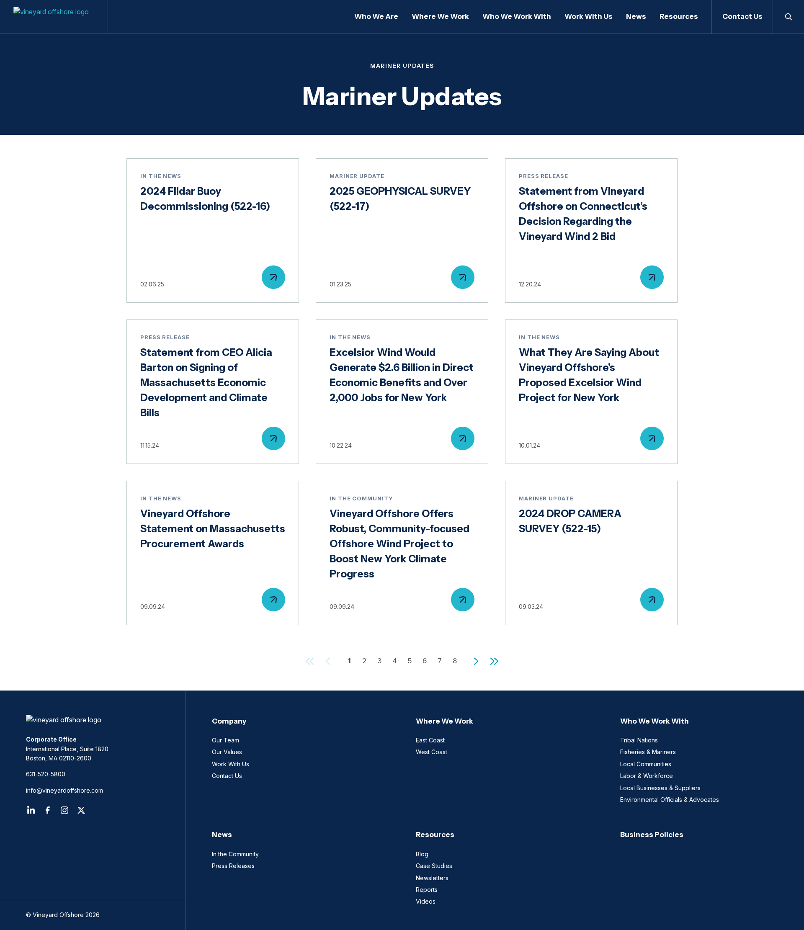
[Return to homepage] (93, 719)
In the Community (235, 854)
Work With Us (230, 764)
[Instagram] (64, 810)
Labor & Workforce (646, 775)
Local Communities (645, 764)
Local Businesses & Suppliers (660, 787)
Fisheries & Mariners (648, 751)
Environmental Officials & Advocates (669, 799)
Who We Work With (654, 721)
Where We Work (444, 721)
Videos (426, 901)
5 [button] (409, 661)
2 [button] (364, 661)
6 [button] (425, 661)
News (222, 834)
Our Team (225, 740)
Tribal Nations (639, 740)
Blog (422, 854)
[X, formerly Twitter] (81, 810)
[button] (476, 661)
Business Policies (651, 834)
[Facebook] (48, 810)
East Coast (430, 740)
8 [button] (455, 661)
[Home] (54, 16)
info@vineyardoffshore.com (64, 790)
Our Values (227, 751)
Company (229, 721)
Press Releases (233, 865)
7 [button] (440, 661)
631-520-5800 (45, 774)
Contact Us (742, 16)
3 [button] (379, 661)
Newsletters (432, 877)
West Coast (431, 751)
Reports (427, 889)
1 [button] (349, 661)
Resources (435, 834)
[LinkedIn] (31, 810)
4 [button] (394, 661)
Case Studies (434, 865)
